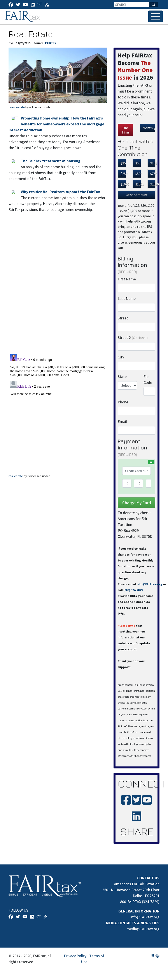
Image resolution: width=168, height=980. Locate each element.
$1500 (138, 184)
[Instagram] (33, 4)
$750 (153, 173)
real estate (17, 107)
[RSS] (47, 4)
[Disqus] (58, 293)
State (122, 376)
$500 (138, 173)
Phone (123, 401)
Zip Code (148, 379)
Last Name (127, 298)
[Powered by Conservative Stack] (157, 955)
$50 (137, 163)
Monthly (149, 128)
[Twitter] (18, 4)
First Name (127, 279)
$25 (123, 163)
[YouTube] (25, 4)
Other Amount (137, 194)
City (121, 357)
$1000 (123, 184)
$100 (153, 163)
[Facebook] (11, 4)
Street (123, 318)
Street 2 (133, 337)
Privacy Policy (75, 955)
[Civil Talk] (39, 4)
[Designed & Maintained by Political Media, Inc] (153, 955)
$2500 (153, 184)
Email (122, 421)
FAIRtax (23, 16)
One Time (126, 130)
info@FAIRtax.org (149, 584)
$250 (123, 173)
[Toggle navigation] (155, 16)
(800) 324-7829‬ (133, 590)
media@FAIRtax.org (143, 928)
